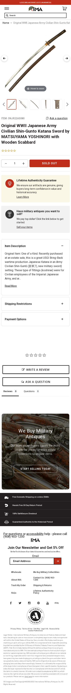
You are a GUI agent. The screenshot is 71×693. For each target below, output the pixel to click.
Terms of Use (27, 629)
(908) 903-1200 (13, 536)
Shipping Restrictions (18, 303)
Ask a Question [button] (38, 382)
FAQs (13, 593)
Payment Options (15, 319)
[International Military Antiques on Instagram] (29, 603)
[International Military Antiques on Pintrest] (39, 603)
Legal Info (44, 629)
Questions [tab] (29, 391)
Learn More (23, 197)
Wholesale (16, 572)
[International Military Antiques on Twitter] (20, 603)
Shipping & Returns (42, 585)
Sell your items (25, 227)
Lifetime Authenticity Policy (43, 592)
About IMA (16, 580)
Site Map (36, 629)
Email (35, 556)
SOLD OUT (49, 163)
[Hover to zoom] (35, 60)
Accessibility (54, 629)
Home (6, 22)
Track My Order (18, 585)
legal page (28, 676)
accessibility (35, 534)
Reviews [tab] (7, 391)
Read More (11, 286)
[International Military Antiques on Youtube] (48, 603)
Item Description (15, 246)
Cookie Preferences (35, 631)
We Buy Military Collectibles (46, 572)
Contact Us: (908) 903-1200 (44, 579)
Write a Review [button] (38, 370)
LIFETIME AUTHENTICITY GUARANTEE (35, 2)
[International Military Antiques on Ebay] (58, 603)
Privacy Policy (16, 629)
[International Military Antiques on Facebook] (10, 603)
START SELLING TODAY (35, 468)
